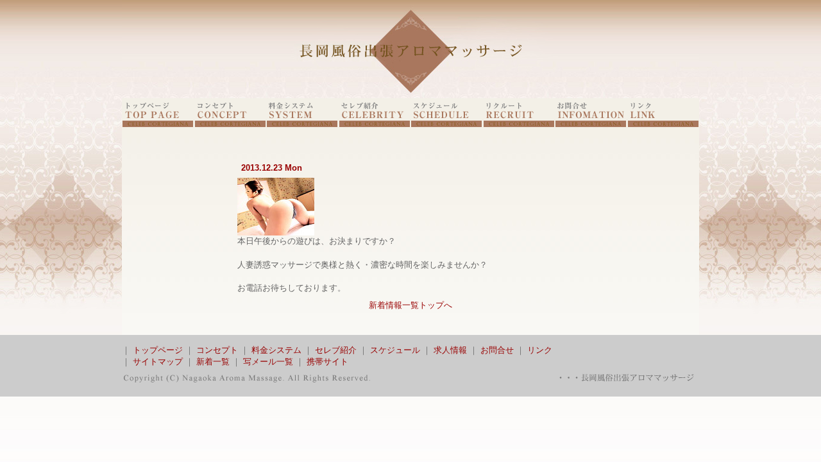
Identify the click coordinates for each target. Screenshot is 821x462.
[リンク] (663, 124)
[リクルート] (519, 124)
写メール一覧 (268, 361)
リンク (539, 350)
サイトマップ (158, 361)
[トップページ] (158, 124)
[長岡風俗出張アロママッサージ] (410, 95)
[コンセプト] (230, 124)
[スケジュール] (446, 124)
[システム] (302, 124)
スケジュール (395, 350)
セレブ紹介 (336, 350)
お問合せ (497, 350)
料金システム (276, 350)
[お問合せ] (590, 124)
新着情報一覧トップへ (410, 305)
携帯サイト (327, 361)
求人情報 (450, 350)
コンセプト (217, 350)
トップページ (158, 350)
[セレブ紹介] (374, 124)
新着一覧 (213, 361)
